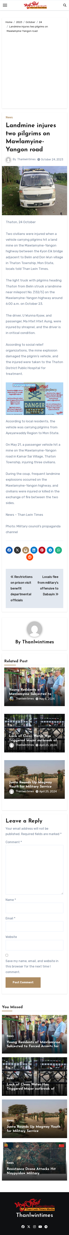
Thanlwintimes (26, 159)
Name (11, 900)
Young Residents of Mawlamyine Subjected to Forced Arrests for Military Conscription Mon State (33, 1046)
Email (10, 918)
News (9, 117)
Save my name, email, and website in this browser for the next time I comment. (32, 966)
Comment (14, 842)
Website (11, 937)
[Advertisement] (34, 70)
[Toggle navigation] (5, 5)
